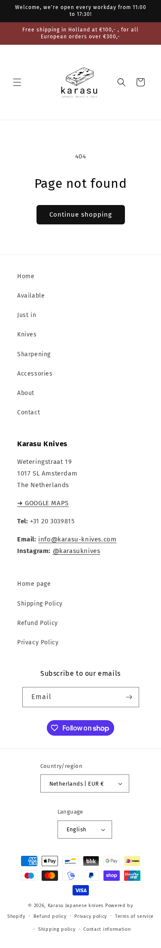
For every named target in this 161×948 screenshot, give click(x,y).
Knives (27, 334)
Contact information (107, 929)
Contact (28, 412)
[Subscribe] (129, 697)
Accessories (35, 373)
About (25, 393)
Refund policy (50, 916)
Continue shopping (80, 214)
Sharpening (34, 354)
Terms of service (134, 916)
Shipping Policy (40, 603)
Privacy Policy (37, 642)
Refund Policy (37, 623)
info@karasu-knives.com (77, 539)
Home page (34, 583)
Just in (26, 315)
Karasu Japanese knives (76, 905)
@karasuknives (76, 551)
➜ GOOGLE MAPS (43, 503)
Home (25, 276)
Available (31, 295)
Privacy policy (90, 916)
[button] (17, 82)
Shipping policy (57, 929)
